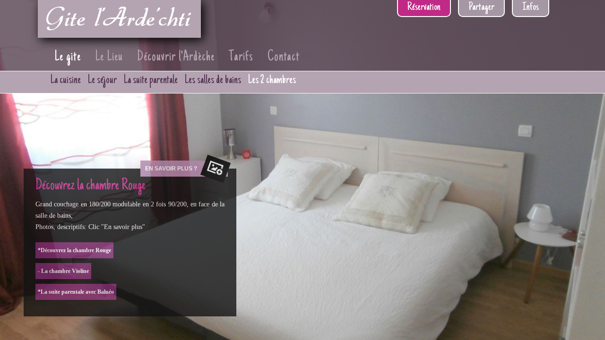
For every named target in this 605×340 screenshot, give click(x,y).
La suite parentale (151, 80)
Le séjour (102, 80)
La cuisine (66, 80)
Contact (284, 57)
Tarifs (241, 57)
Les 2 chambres (272, 80)
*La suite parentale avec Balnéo (76, 292)
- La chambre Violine (63, 271)
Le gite (67, 57)
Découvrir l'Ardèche (176, 57)
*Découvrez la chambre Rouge (74, 250)
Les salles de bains (213, 80)
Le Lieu (109, 57)
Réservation (424, 7)
